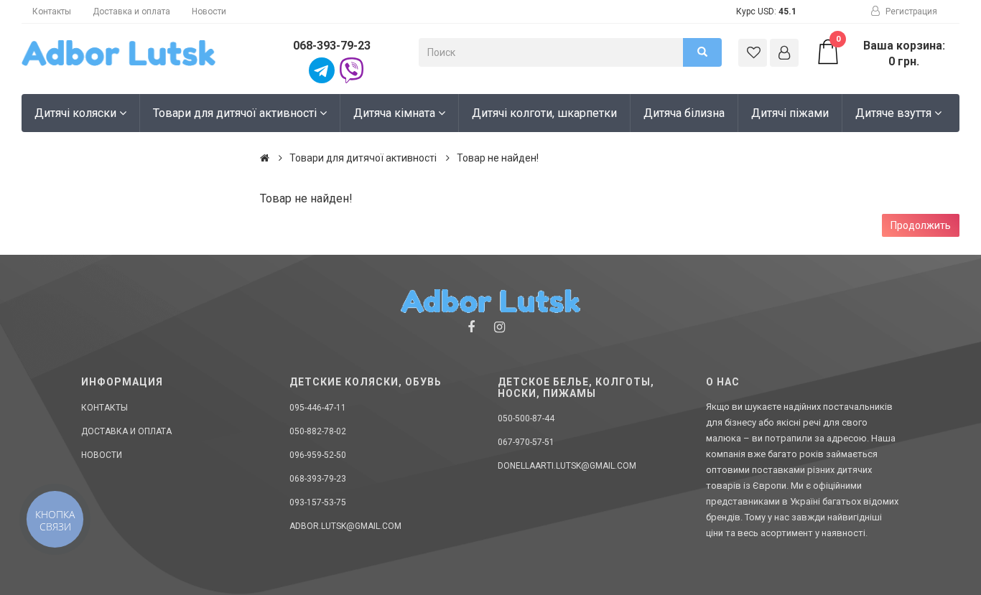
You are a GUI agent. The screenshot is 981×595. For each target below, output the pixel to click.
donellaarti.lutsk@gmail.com (567, 466)
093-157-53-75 (317, 502)
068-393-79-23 (332, 45)
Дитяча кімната (395, 113)
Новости (209, 11)
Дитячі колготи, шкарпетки (544, 113)
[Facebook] (471, 326)
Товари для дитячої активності (236, 113)
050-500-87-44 (526, 418)
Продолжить (921, 225)
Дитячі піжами (790, 113)
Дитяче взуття (894, 113)
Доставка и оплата (131, 11)
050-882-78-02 (317, 431)
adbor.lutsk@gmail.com (345, 526)
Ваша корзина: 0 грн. (890, 53)
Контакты (51, 11)
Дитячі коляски (76, 113)
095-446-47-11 (317, 408)
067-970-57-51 (526, 442)
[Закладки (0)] (752, 53)
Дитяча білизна (684, 113)
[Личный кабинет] (784, 53)
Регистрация (910, 11)
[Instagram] (499, 326)
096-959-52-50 (317, 455)
